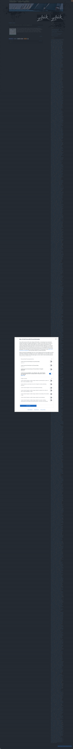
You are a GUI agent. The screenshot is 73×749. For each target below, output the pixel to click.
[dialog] (36, 374)
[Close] (56, 339)
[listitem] (36, 359)
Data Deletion (30, 409)
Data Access (36, 409)
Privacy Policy (42, 409)
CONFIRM (28, 405)
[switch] (50, 361)
